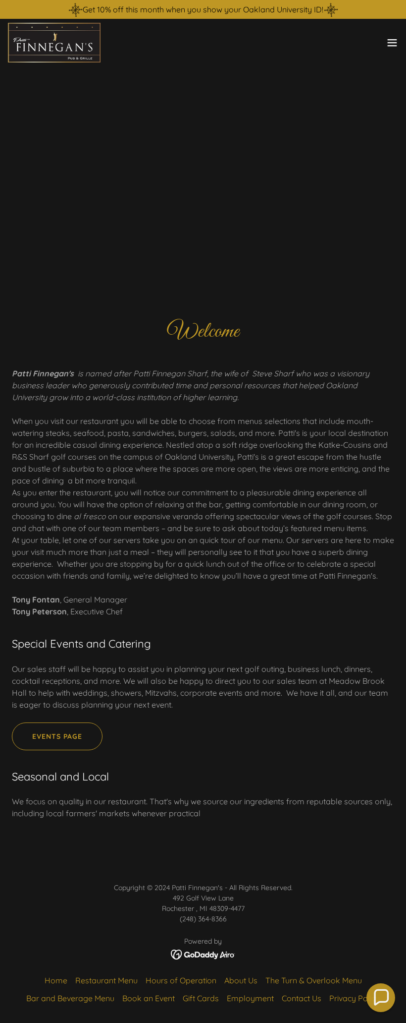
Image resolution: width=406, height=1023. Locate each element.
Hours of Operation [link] (181, 980)
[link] (54, 42)
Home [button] (56, 980)
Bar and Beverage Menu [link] (70, 998)
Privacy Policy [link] (354, 998)
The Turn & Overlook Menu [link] (313, 980)
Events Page (57, 736)
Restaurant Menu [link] (106, 980)
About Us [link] (240, 980)
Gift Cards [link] (201, 998)
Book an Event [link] (148, 998)
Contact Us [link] (301, 998)
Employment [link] (250, 998)
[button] (392, 43)
